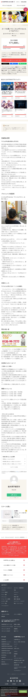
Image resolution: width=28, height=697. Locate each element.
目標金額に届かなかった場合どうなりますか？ (12, 461)
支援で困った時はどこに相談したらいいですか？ (12, 463)
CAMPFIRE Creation (5, 644)
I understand (23, 691)
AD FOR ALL (3, 655)
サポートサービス (17, 626)
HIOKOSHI (3, 657)
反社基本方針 (16, 664)
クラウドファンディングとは (7, 626)
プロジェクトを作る (5, 614)
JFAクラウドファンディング (6, 659)
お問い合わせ (14, 495)
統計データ (16, 631)
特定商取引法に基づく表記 (19, 660)
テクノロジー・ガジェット (6, 587)
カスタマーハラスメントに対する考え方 (20, 667)
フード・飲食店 (4, 592)
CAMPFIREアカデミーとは (6, 624)
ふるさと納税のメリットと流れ (9, 565)
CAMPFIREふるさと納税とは (9, 560)
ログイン (18, 1)
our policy (9, 695)
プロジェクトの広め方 (5, 631)
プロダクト (3, 590)
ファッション (4, 596)
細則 (15, 656)
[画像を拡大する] (12, 517)
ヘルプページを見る (14, 467)
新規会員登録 (23, 1)
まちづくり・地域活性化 (19, 537)
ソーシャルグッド (4, 605)
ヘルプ (15, 646)
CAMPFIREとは (17, 639)
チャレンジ (16, 592)
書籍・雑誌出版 (17, 599)
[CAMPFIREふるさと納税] (7, 1)
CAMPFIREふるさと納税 (6, 652)
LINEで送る (23, 63)
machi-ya (3, 661)
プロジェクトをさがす (9, 537)
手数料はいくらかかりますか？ (9, 459)
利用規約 (15, 653)
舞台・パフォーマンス (18, 603)
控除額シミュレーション (8, 575)
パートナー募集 (21, 683)
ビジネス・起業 (4, 601)
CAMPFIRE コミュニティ (6, 641)
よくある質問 (6, 580)
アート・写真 (4, 603)
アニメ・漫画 (4, 594)
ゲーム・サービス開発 (5, 599)
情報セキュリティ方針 (18, 662)
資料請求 (3, 616)
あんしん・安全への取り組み (19, 641)
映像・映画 (16, 596)
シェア (14, 63)
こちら (17, 471)
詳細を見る (4, 520)
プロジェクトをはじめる (7, 5)
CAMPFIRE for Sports (5, 650)
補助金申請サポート (5, 664)
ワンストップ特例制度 (7, 570)
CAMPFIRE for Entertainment (7, 648)
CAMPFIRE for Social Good (6, 646)
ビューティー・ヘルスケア (19, 601)
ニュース (15, 644)
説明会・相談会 (17, 624)
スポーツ (15, 594)
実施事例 (15, 628)
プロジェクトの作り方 (5, 628)
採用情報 (14, 683)
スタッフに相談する (18, 614)
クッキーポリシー (17, 670)
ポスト (6, 63)
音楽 (15, 590)
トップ (2, 537)
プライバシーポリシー (18, 658)
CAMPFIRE (3, 639)
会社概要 (6, 683)
